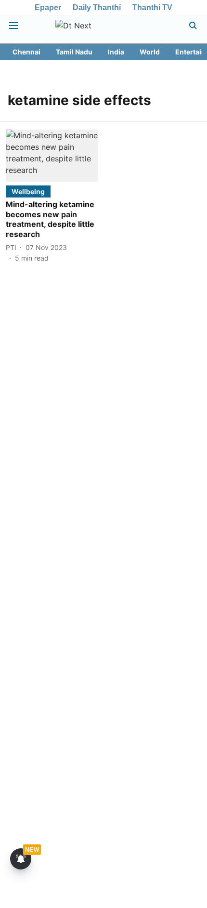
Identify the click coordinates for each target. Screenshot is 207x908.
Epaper (48, 7)
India (116, 52)
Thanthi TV (152, 7)
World (150, 52)
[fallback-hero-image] (52, 155)
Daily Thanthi (97, 7)
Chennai (26, 52)
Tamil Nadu (74, 52)
